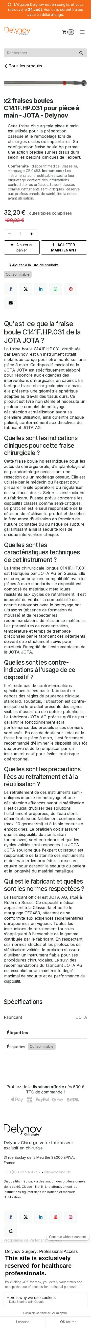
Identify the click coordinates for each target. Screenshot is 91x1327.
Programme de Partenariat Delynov (33, 1240)
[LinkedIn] (41, 289)
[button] (64, 247)
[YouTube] (56, 1217)
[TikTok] (11, 1231)
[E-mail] (11, 303)
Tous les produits (25, 65)
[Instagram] (71, 1217)
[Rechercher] (81, 52)
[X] (26, 289)
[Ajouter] (31, 234)
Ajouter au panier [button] (24, 247)
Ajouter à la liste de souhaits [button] (35, 265)
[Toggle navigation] (82, 32)
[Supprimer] (9, 234)
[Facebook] (11, 289)
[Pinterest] (71, 289)
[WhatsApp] (56, 289)
